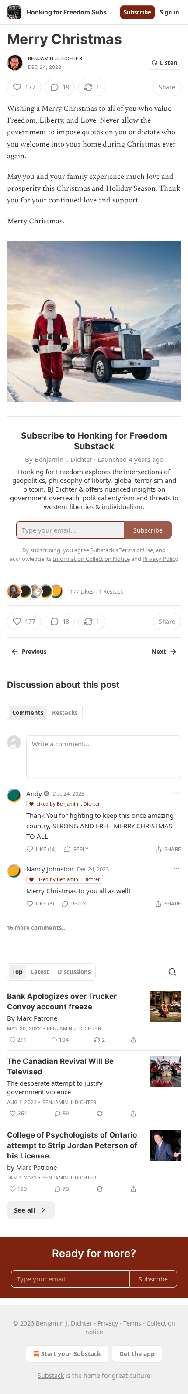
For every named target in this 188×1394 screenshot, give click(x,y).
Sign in (169, 12)
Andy (34, 793)
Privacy (107, 1323)
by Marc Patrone (32, 1167)
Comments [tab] (27, 713)
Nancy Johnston (49, 868)
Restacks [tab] (64, 713)
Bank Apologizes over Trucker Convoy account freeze (62, 1001)
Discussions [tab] (74, 972)
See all (24, 1210)
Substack (51, 1375)
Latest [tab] (40, 972)
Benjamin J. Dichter (55, 58)
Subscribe (137, 12)
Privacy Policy (160, 559)
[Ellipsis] (177, 793)
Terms (132, 1323)
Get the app (137, 1354)
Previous (34, 652)
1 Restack (111, 591)
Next (159, 652)
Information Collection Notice (91, 559)
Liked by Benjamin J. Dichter (68, 803)
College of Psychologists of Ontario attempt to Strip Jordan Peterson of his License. (72, 1145)
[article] (94, 1018)
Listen (169, 63)
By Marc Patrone (32, 1018)
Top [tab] (17, 972)
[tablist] (45, 712)
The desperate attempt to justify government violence (55, 1087)
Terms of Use (136, 550)
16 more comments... (37, 928)
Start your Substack (71, 1354)
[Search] (172, 972)
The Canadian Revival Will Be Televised (60, 1066)
